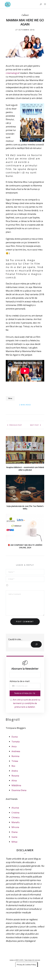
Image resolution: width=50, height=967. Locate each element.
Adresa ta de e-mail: (20, 681)
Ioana (14, 836)
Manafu (16, 822)
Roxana (15, 775)
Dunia (15, 736)
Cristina (15, 812)
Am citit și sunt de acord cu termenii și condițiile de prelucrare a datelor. (26, 703)
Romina (15, 756)
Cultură (25, 15)
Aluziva (15, 807)
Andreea (16, 751)
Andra (15, 770)
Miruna (15, 827)
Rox (13, 765)
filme (10, 398)
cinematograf (12, 73)
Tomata (16, 741)
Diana (15, 832)
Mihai (14, 841)
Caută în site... (15, 639)
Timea (15, 761)
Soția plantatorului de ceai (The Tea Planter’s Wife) (25, 507)
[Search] (36, 644)
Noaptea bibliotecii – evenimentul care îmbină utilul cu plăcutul (25, 468)
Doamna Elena (19, 790)
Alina (14, 780)
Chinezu (16, 817)
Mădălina (16, 785)
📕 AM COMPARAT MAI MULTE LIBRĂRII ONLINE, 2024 (25, 546)
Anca (14, 746)
